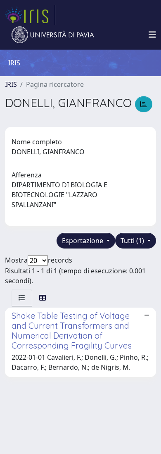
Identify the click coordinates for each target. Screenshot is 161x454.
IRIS (11, 84)
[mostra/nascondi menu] (152, 35)
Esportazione (83, 240)
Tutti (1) (133, 240)
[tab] (22, 297)
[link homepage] (30, 15)
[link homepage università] (53, 35)
